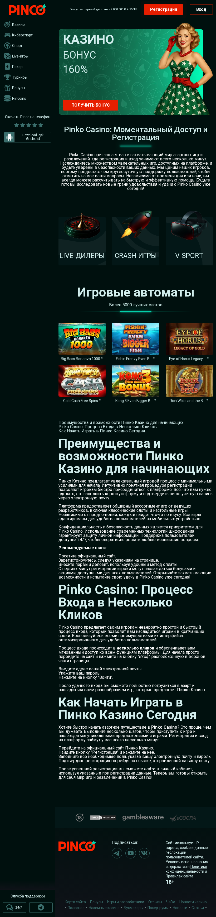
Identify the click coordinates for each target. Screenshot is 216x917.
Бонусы (18, 88)
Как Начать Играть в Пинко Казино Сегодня (101, 430)
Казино (18, 24)
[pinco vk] (144, 853)
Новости (180, 908)
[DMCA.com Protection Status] (103, 816)
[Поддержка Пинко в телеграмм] (41, 907)
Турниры (19, 77)
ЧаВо (170, 902)
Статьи (198, 908)
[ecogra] (183, 815)
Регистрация (163, 9)
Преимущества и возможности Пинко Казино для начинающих (120, 422)
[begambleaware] (143, 816)
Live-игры (20, 56)
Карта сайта (75, 902)
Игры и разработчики (125, 902)
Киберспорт (22, 35)
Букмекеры (133, 908)
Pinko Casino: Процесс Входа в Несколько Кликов (107, 426)
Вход (201, 9)
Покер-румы (158, 908)
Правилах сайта (179, 876)
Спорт (17, 46)
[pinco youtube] (130, 853)
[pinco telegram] (117, 853)
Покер (17, 67)
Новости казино (193, 902)
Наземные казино (104, 908)
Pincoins (19, 98)
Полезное (76, 908)
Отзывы (155, 902)
